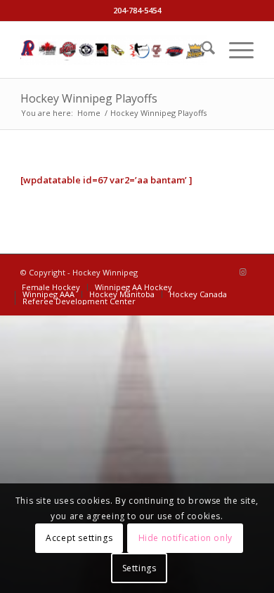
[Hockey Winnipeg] (113, 50)
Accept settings (79, 538)
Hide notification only (185, 538)
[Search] (201, 50)
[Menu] (234, 50)
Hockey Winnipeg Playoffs (88, 98)
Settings (139, 568)
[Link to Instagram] (243, 271)
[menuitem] (201, 50)
